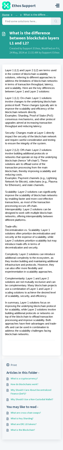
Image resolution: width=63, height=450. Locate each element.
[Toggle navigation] (57, 5)
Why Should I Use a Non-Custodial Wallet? (32, 399)
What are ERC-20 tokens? (24, 424)
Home (5, 14)
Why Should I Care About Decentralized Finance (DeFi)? (31, 391)
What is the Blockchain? (23, 429)
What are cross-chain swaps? (26, 412)
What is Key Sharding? (22, 418)
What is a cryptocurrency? (24, 378)
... (16, 14)
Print (14, 365)
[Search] (56, 21)
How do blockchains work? (24, 384)
